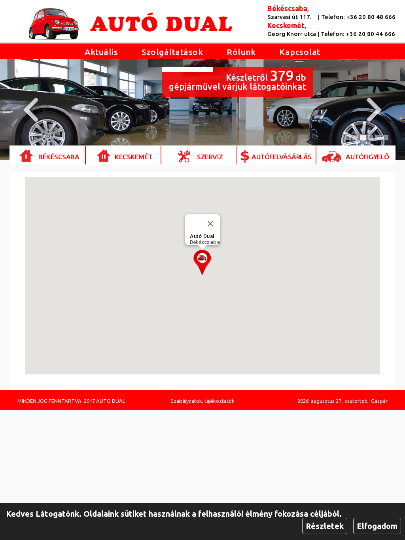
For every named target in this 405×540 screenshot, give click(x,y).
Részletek (325, 526)
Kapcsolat (299, 52)
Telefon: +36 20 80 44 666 (358, 33)
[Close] (210, 223)
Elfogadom (377, 526)
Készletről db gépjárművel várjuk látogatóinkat (237, 79)
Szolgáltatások (172, 52)
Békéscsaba (58, 156)
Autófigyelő (367, 156)
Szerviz (210, 156)
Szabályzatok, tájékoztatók (202, 401)
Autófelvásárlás (282, 156)
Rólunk (241, 52)
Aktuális (101, 52)
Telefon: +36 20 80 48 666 (358, 16)
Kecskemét (133, 156)
